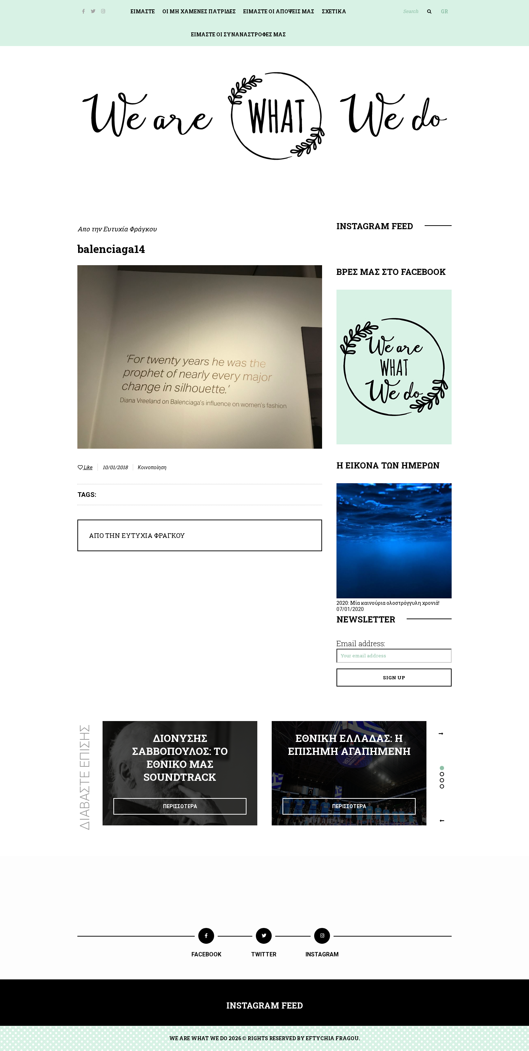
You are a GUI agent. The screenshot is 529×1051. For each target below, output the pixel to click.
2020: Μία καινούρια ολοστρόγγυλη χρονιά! (387, 602)
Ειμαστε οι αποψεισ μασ (278, 11)
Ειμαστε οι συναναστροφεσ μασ (238, 34)
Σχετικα (334, 11)
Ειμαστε (143, 11)
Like (87, 467)
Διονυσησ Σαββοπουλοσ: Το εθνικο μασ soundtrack (180, 757)
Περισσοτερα (180, 806)
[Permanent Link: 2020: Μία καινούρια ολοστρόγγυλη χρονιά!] (394, 596)
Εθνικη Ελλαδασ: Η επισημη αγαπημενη (349, 744)
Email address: (360, 643)
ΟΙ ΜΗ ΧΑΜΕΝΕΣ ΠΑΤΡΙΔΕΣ (199, 11)
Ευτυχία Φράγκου (130, 229)
